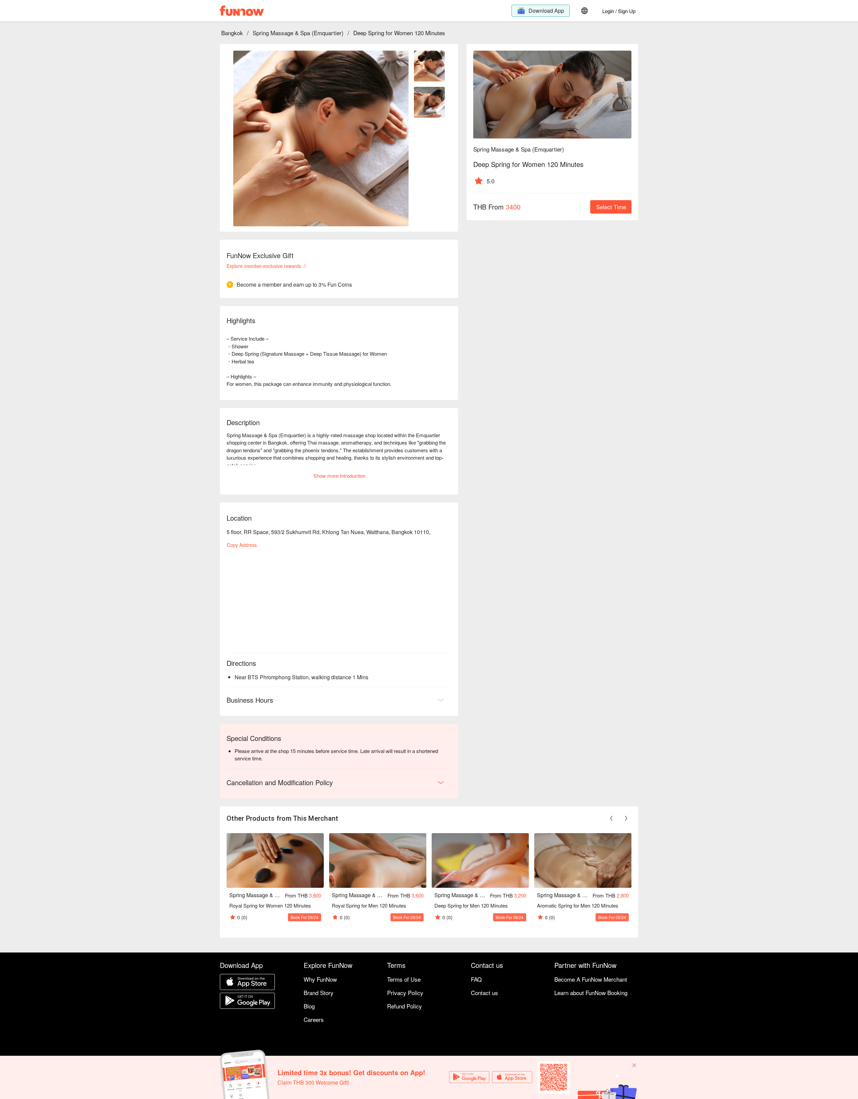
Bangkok (232, 32)
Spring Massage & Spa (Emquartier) (298, 32)
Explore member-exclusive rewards (264, 266)
